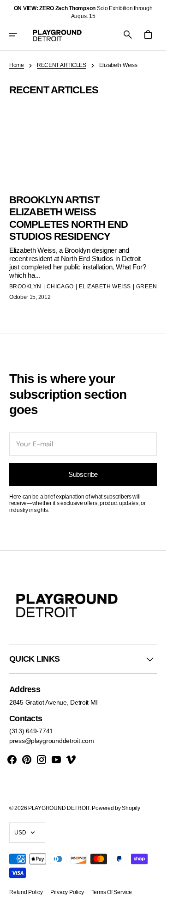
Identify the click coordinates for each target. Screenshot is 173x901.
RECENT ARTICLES (61, 65)
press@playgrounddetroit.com (51, 740)
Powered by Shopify (116, 808)
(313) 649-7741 (31, 731)
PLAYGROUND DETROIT (58, 808)
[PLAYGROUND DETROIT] (57, 34)
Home (16, 65)
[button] (19, 34)
